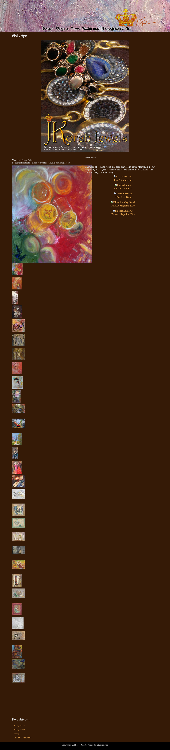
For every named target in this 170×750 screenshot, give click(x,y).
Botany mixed (19, 730)
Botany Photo (19, 725)
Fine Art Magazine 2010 (123, 205)
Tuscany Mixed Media (22, 738)
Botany (16, 734)
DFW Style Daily (123, 197)
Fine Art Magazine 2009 (123, 214)
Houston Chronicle (123, 188)
